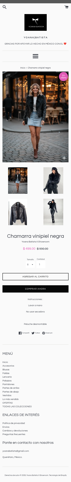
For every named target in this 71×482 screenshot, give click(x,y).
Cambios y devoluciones (15, 431)
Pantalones (8, 384)
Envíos (5, 427)
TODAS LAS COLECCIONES (17, 406)
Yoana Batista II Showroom (37, 475)
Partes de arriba (10, 388)
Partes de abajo (10, 392)
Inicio (5, 362)
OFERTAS (7, 403)
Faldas (5, 373)
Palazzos (7, 381)
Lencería (7, 377)
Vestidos (6, 395)
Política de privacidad (13, 423)
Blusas (5, 369)
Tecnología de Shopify (58, 475)
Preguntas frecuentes (13, 434)
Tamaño (30, 259)
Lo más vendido (10, 399)
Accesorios (8, 366)
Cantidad (41, 259)
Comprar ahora (35, 289)
